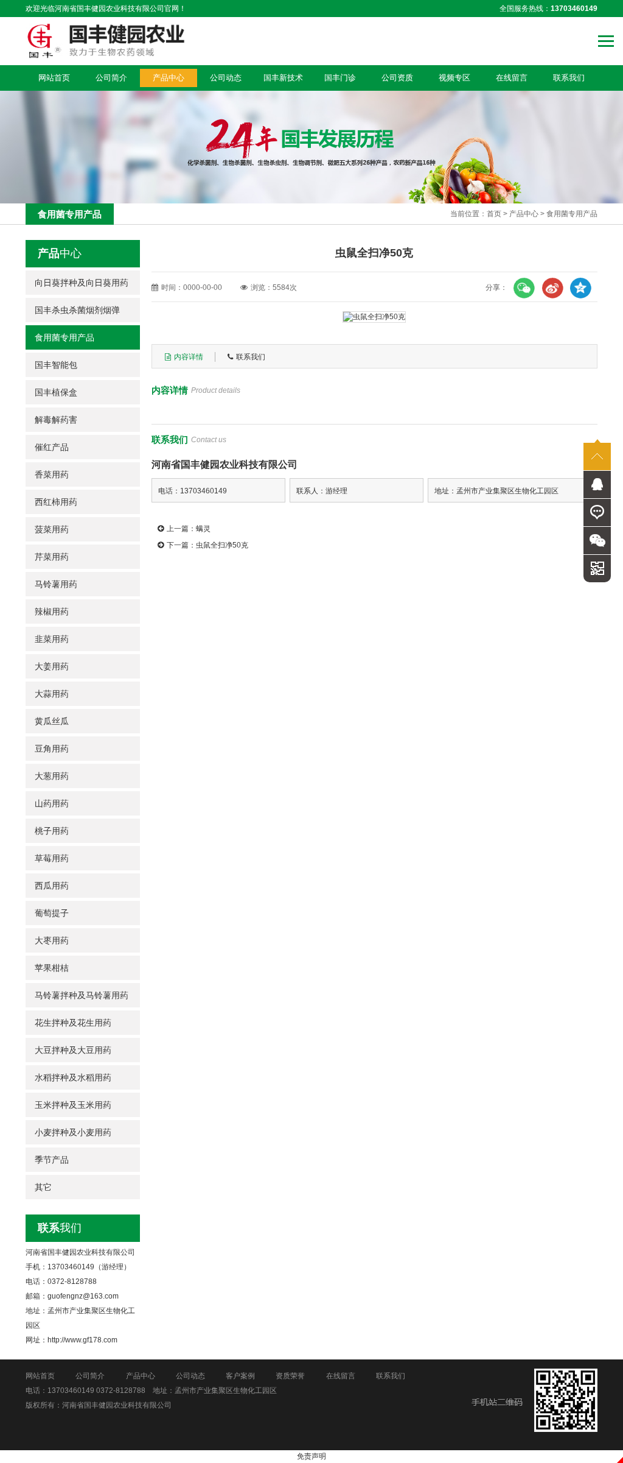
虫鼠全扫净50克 (222, 545)
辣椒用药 (52, 611)
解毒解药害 (56, 420)
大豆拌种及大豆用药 (73, 1050)
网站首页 (54, 77)
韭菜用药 (52, 639)
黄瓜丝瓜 (52, 721)
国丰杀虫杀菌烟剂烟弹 (77, 310)
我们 (60, 1228)
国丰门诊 (340, 77)
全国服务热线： (548, 8)
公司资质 (397, 77)
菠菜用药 (52, 529)
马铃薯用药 (56, 584)
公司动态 (226, 77)
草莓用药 (52, 858)
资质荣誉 (290, 1376)
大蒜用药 (52, 694)
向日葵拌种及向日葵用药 (81, 282)
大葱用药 (52, 776)
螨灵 (203, 528)
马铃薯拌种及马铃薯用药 (81, 995)
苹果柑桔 (52, 968)
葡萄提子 (52, 913)
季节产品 (52, 1160)
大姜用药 (52, 666)
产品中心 (168, 77)
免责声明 (311, 1456)
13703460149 (70, 1390)
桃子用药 (52, 831)
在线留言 (511, 77)
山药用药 (52, 803)
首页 (494, 214)
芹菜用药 (52, 557)
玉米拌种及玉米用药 (73, 1105)
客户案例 (240, 1376)
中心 (60, 253)
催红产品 (52, 447)
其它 (43, 1187)
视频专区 (454, 77)
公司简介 (111, 77)
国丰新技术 (283, 77)
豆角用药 (52, 748)
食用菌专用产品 (571, 214)
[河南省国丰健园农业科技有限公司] (106, 41)
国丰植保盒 (56, 392)
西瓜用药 (52, 885)
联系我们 (569, 77)
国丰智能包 (56, 365)
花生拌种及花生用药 (73, 1023)
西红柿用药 (56, 502)
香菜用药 (52, 474)
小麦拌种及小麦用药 (73, 1132)
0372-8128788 (120, 1390)
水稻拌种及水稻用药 (73, 1077)
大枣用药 (52, 940)
